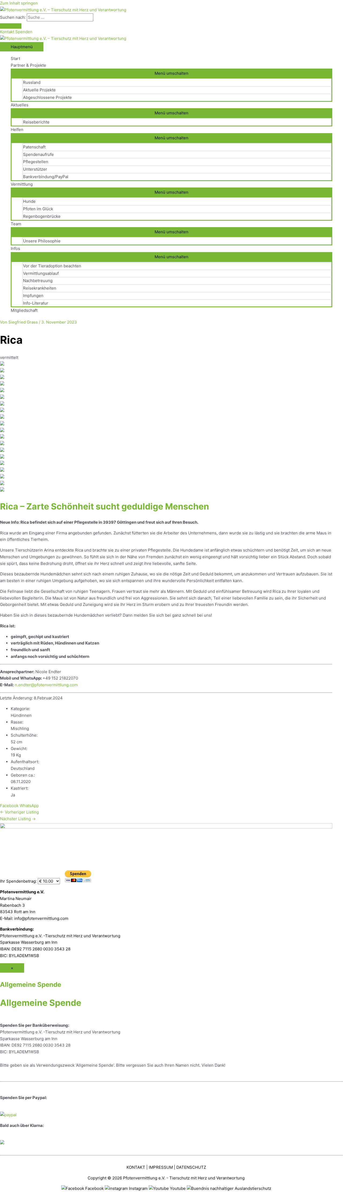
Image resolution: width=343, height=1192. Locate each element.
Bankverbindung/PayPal (45, 176)
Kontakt (7, 31)
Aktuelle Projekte (39, 89)
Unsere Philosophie (42, 240)
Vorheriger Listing (19, 812)
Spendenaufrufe (38, 154)
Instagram (138, 1188)
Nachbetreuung (38, 280)
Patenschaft (34, 146)
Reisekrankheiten (39, 288)
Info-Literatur (35, 303)
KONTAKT (135, 1167)
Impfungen (33, 295)
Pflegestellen (35, 161)
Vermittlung (22, 184)
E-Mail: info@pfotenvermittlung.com (34, 918)
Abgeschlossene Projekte (47, 97)
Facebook (9, 805)
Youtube (178, 1188)
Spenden (23, 31)
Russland (31, 82)
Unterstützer (35, 169)
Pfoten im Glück (38, 208)
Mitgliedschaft (24, 310)
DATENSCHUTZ (191, 1167)
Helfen (17, 129)
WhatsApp (29, 805)
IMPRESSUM (161, 1167)
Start (15, 58)
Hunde (29, 201)
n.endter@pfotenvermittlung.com (46, 684)
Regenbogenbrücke (42, 216)
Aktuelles (19, 104)
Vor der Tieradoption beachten (52, 265)
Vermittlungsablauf (41, 273)
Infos (15, 248)
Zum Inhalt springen (19, 3)
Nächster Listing (18, 818)
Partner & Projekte (28, 65)
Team (16, 223)
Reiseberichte (36, 122)
